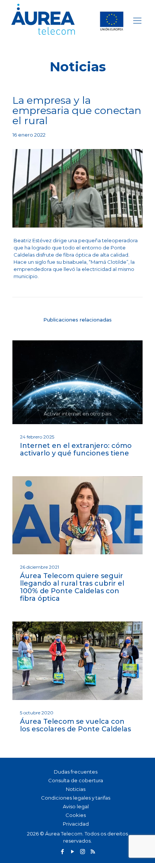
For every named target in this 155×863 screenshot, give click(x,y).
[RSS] (93, 851)
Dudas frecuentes (75, 772)
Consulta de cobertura (75, 780)
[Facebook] (62, 851)
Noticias (75, 789)
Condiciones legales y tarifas (75, 798)
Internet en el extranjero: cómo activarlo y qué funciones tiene (76, 449)
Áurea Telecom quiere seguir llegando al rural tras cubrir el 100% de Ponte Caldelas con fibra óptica (72, 587)
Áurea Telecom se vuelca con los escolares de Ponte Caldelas (75, 725)
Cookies (75, 815)
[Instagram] (83, 851)
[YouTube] (72, 851)
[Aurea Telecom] (66, 20)
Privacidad (76, 824)
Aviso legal (76, 806)
